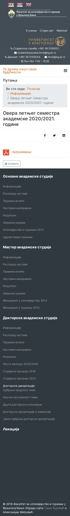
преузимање (21, 152)
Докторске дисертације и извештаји (27, 411)
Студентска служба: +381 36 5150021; (36, 48)
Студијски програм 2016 (19, 371)
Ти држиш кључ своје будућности (20, 70)
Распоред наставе (15, 193)
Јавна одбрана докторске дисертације (29, 418)
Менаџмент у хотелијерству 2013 (25, 300)
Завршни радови (14, 222)
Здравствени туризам (17, 237)
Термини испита (13, 200)
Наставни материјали (17, 208)
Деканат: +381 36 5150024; (24, 57)
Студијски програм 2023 (19, 378)
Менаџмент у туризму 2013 (21, 307)
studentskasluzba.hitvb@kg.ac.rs (37, 52)
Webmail (62, 30)
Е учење (31, 30)
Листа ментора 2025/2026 (20, 364)
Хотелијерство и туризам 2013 (23, 229)
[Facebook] (44, 135)
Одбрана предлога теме (19, 390)
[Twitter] (54, 135)
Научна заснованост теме (20, 397)
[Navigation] (65, 70)
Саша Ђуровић (54, 508)
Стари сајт (46, 30)
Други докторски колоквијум (22, 404)
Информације (12, 186)
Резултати (9, 215)
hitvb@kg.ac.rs (56, 57)
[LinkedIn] (63, 135)
